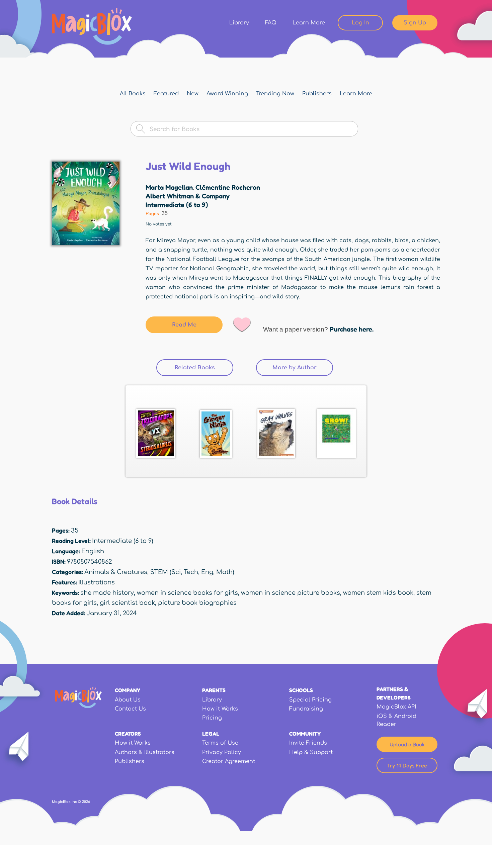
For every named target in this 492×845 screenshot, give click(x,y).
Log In (360, 23)
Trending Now (275, 93)
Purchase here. (352, 329)
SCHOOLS (301, 690)
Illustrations (96, 582)
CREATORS (128, 733)
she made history (107, 592)
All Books (133, 93)
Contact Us (130, 709)
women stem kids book (378, 592)
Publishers (317, 93)
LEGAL (210, 733)
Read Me (184, 325)
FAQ (270, 23)
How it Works (220, 709)
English (92, 551)
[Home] (92, 26)
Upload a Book (407, 744)
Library (239, 23)
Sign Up (415, 23)
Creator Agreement (228, 761)
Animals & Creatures (115, 572)
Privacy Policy (221, 752)
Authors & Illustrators (144, 752)
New (192, 93)
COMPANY (127, 690)
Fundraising (306, 709)
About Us (128, 700)
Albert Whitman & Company (188, 196)
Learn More (309, 23)
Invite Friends (308, 743)
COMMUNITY (305, 733)
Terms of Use (220, 743)
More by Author (294, 368)
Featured (166, 93)
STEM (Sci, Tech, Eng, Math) (192, 572)
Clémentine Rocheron (227, 187)
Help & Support (311, 752)
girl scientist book (127, 602)
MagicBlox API (396, 707)
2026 (86, 802)
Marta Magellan (169, 187)
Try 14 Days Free (407, 765)
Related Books (204, 368)
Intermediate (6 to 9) (177, 205)
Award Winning (227, 93)
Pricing (212, 718)
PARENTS (214, 690)
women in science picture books (290, 592)
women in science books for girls (187, 592)
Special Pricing (310, 700)
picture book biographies (197, 602)
